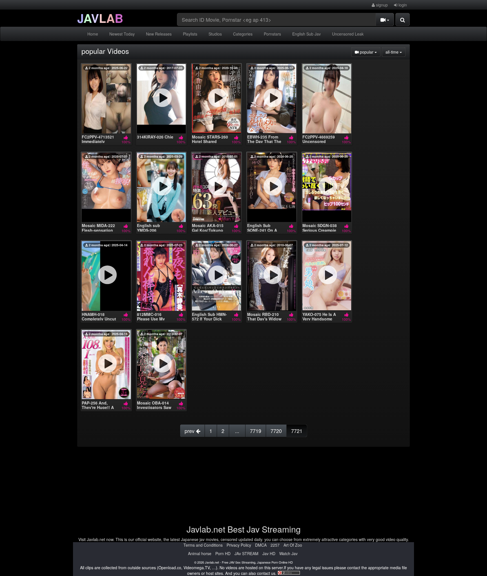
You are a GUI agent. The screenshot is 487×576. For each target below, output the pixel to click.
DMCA (261, 545)
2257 (275, 545)
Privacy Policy (239, 545)
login (402, 5)
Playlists (190, 34)
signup (381, 5)
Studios (215, 34)
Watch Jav (288, 553)
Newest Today (122, 34)
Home (92, 34)
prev (190, 430)
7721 (296, 430)
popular (369, 52)
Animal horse (199, 553)
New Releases (159, 34)
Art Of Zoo (293, 545)
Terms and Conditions (203, 545)
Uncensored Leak (348, 34)
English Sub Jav (306, 34)
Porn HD (223, 553)
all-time (396, 52)
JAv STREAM (246, 553)
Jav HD (268, 553)
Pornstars (272, 34)
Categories (243, 34)
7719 (255, 430)
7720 (276, 430)
